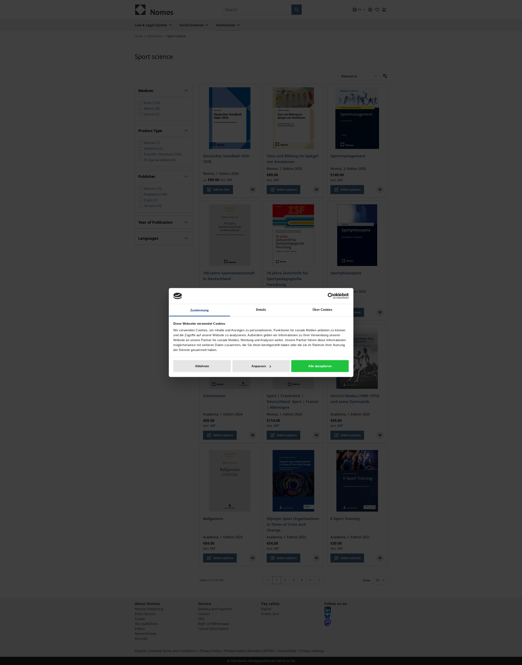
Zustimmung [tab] (199, 310)
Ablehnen (202, 366)
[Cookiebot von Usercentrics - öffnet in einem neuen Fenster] (331, 296)
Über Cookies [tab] (322, 309)
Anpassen (258, 366)
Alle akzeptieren (320, 366)
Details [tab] (261, 309)
